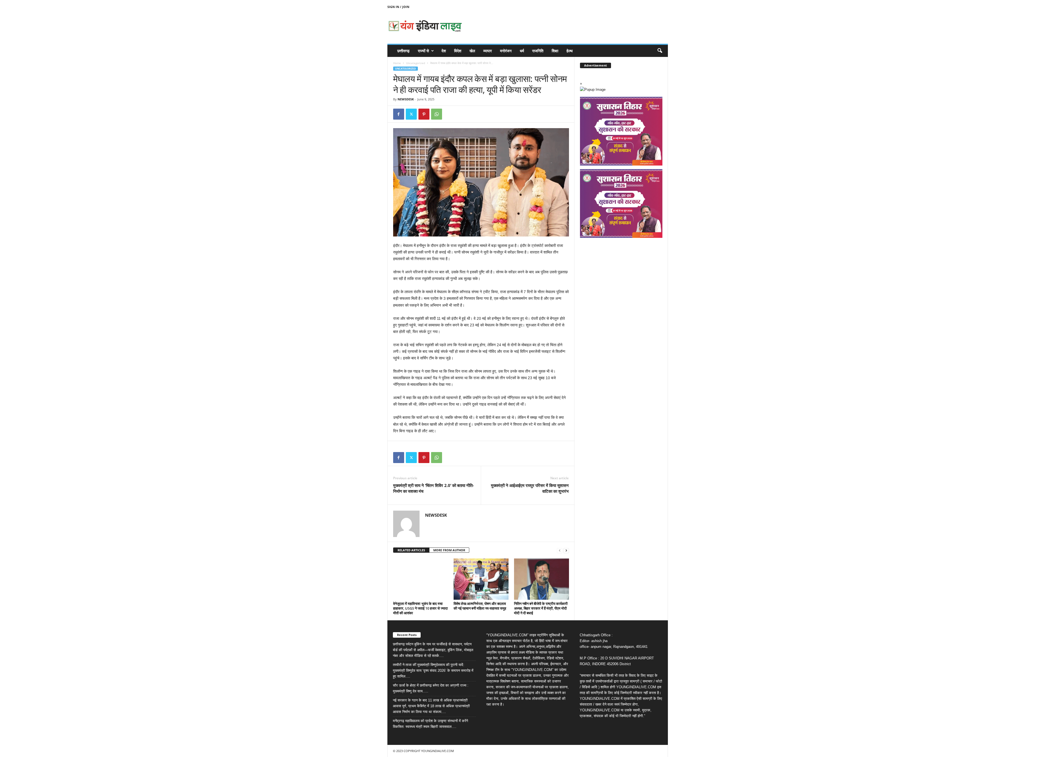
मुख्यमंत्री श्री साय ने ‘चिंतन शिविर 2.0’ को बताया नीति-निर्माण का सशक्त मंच (433, 488)
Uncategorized (415, 63)
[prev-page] (559, 550)
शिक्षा (555, 50)
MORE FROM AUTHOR (449, 550)
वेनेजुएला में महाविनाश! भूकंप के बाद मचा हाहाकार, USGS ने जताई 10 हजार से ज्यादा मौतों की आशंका (420, 608)
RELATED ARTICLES (411, 550)
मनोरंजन (506, 50)
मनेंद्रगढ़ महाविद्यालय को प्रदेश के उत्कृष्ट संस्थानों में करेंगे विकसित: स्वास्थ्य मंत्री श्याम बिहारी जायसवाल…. (430, 724)
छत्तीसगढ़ (403, 50)
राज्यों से (423, 50)
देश (444, 50)
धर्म (522, 50)
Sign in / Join (398, 7)
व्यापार (487, 50)
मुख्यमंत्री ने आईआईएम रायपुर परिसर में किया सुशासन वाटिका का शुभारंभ (530, 488)
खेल (472, 50)
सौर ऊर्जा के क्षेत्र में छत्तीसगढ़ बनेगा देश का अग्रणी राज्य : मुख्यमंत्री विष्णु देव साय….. (430, 688)
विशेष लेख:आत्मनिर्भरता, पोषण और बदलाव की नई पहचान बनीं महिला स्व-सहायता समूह (480, 606)
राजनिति (537, 50)
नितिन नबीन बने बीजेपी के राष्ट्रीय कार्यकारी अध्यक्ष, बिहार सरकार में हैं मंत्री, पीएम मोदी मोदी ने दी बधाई (541, 608)
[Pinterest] (423, 114)
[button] (660, 51)
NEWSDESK (406, 99)
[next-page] (566, 550)
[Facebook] (398, 114)
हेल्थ (570, 50)
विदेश (457, 50)
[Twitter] (411, 114)
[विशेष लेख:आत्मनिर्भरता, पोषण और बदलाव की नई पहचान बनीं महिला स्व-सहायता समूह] (481, 579)
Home (397, 63)
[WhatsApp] (436, 114)
